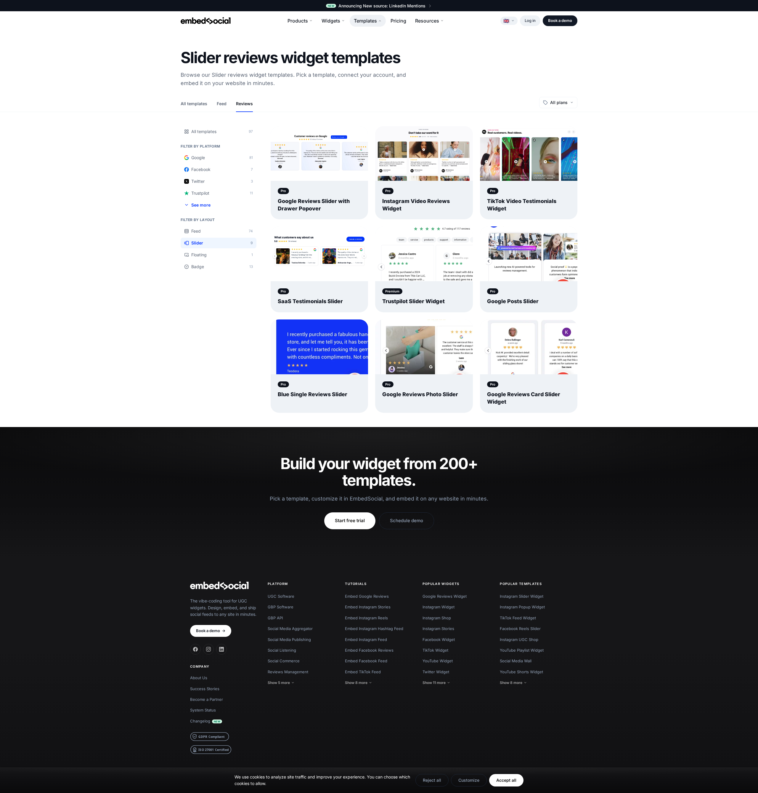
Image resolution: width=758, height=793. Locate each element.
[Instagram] (208, 649)
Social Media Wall (515, 660)
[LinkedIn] (221, 649)
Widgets (331, 21)
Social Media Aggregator (290, 628)
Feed (222, 103)
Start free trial (350, 520)
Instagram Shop (437, 617)
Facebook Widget (439, 639)
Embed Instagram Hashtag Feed (374, 628)
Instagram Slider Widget (521, 596)
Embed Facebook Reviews (369, 650)
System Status (203, 710)
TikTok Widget (435, 650)
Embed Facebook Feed (366, 660)
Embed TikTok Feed (363, 671)
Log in (530, 20)
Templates (365, 21)
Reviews (244, 103)
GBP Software (280, 607)
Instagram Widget (439, 607)
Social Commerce (284, 660)
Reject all (432, 780)
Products (298, 21)
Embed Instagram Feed (366, 639)
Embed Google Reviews (367, 596)
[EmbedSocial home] (206, 20)
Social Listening (282, 650)
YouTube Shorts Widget (521, 671)
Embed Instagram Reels (366, 617)
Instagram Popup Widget (522, 607)
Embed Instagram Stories (368, 607)
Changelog (205, 721)
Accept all (506, 780)
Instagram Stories (438, 628)
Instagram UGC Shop (519, 639)
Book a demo (560, 20)
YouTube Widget (438, 660)
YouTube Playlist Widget (522, 650)
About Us (198, 677)
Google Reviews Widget (445, 596)
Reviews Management (288, 671)
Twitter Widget (436, 671)
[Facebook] (195, 649)
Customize (468, 780)
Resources (427, 21)
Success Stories (204, 688)
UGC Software (281, 596)
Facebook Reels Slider (520, 628)
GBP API (275, 617)
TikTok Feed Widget (518, 617)
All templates (194, 103)
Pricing (398, 21)
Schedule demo (406, 520)
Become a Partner (206, 699)
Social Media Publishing (289, 639)
